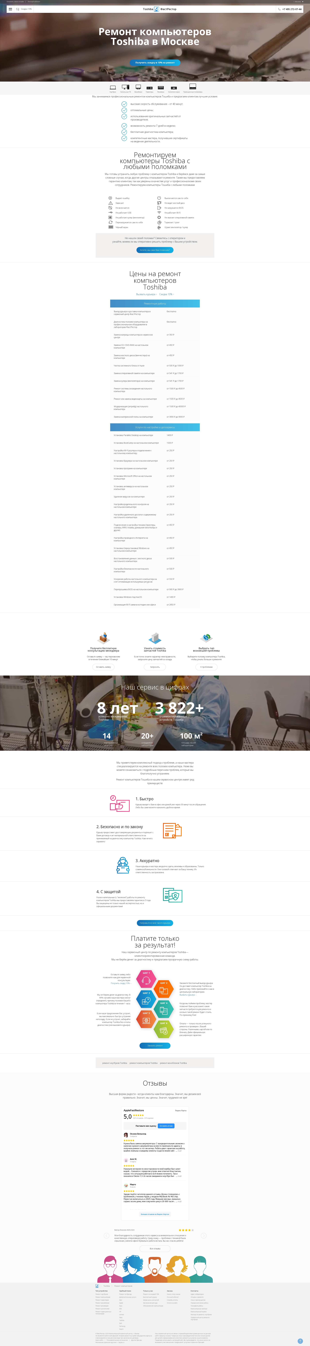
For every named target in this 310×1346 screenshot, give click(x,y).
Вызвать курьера (145, 294)
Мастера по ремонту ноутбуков (201, 1315)
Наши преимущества (198, 1300)
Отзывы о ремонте (197, 1297)
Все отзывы (155, 1248)
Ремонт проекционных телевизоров (103, 1313)
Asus (120, 1306)
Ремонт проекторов (102, 1300)
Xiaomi (121, 1329)
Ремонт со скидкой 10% (151, 1294)
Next (203, 1236)
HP (120, 1312)
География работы (197, 1306)
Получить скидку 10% (120, 983)
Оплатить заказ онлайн (15, 1)
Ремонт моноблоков (102, 1303)
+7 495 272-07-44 (291, 9)
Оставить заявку (103, 667)
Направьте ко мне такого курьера (155, 923)
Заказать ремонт (155, 1045)
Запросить (155, 667)
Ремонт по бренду (125, 1294)
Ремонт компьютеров (103, 1297)
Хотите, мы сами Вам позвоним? (155, 250)
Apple (121, 1303)
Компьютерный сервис (199, 1312)
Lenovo (121, 1315)
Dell (120, 1323)
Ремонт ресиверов (102, 1306)
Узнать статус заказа (173, 1294)
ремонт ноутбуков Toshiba (114, 1063)
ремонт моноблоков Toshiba (173, 1063)
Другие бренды (136, 1340)
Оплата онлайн (172, 1303)
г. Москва (297, 1)
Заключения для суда (150, 1303)
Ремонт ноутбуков (102, 1294)
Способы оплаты (172, 1300)
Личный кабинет (34, 1)
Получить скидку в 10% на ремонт (155, 62)
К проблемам (206, 667)
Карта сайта (99, 1340)
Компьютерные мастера (199, 1309)
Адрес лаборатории (197, 1294)
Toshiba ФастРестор (155, 9)
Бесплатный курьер (150, 1297)
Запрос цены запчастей (151, 1300)
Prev (106, 1236)
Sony (120, 1317)
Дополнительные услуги (127, 1297)
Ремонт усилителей (102, 1309)
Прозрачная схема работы (199, 1303)
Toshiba (121, 1320)
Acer (120, 1300)
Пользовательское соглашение (117, 1340)
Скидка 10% (26, 9)
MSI (120, 1309)
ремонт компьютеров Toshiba (143, 1063)
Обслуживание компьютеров (153, 1306)
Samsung (122, 1326)
